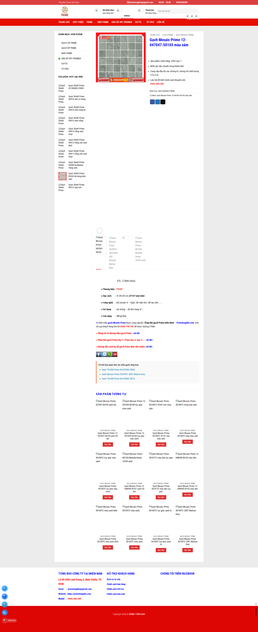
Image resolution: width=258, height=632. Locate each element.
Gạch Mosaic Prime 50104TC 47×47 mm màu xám (161, 436)
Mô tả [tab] (98, 272)
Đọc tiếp (108, 444)
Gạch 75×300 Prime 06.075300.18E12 (118, 378)
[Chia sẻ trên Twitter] (157, 101)
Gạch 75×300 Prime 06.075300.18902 (118, 369)
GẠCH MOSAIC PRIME (185, 35)
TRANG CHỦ (64, 22)
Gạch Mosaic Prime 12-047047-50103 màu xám (174, 95)
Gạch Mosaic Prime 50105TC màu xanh (134, 540)
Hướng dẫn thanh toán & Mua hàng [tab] (119, 272)
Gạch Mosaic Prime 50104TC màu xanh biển (107, 540)
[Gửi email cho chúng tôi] (198, 2)
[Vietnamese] (197, 17)
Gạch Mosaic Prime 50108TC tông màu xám (187, 434)
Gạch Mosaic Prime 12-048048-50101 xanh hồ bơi (134, 489)
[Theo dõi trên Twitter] (195, 2)
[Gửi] (195, 11)
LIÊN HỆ (161, 22)
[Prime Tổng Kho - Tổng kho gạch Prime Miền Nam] (74, 12)
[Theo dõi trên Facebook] (190, 2)
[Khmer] (193, 17)
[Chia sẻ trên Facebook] (152, 101)
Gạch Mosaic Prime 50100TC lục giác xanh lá (161, 542)
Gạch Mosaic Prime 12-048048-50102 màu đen (187, 487)
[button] (100, 230)
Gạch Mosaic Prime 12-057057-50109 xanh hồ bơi (108, 436)
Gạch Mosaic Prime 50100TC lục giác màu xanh (107, 489)
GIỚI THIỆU (78, 22)
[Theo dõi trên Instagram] (193, 2)
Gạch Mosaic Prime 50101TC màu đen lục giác (161, 489)
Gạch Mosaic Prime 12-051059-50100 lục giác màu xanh (134, 436)
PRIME (90, 22)
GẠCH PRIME (168, 35)
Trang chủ (155, 35)
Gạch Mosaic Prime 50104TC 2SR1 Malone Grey (123, 374)
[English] (189, 17)
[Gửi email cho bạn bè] (162, 101)
